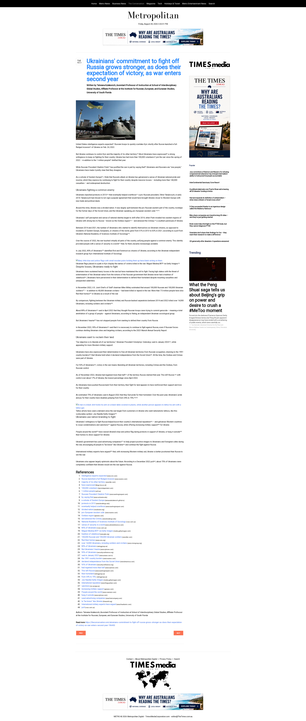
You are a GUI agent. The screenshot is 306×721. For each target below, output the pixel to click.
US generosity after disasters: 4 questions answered (209, 241)
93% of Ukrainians (86, 365)
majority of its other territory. (125, 154)
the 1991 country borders (92, 558)
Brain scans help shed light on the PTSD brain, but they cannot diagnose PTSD (208, 225)
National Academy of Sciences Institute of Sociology (106, 234)
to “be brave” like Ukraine (112, 445)
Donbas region (124, 221)
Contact (129, 659)
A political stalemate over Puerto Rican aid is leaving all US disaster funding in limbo (209, 190)
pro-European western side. (144, 211)
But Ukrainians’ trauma (85, 320)
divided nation (108, 208)
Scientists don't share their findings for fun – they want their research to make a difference (208, 234)
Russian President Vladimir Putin (95, 167)
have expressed (159, 154)
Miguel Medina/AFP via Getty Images (162, 263)
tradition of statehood (91, 534)
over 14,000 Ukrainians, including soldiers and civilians (104, 543)
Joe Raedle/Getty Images (104, 414)
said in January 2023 (160, 342)
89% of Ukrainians (88, 310)
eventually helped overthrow (124, 195)
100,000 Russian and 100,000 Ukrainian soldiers (102, 537)
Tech (160, 3)
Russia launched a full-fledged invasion (98, 479)
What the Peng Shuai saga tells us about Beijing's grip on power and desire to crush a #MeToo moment (207, 297)
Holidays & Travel (172, 3)
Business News (119, 3)
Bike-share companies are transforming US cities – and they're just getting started (209, 216)
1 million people (103, 160)
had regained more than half (113, 375)
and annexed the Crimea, (144, 221)
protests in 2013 (100, 195)
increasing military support (147, 425)
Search (212, 3)
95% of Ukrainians (99, 327)
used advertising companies (109, 442)
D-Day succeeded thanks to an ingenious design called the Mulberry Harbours (207, 208)
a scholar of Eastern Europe (90, 177)
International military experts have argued (93, 452)
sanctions (104, 425)
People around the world (86, 432)
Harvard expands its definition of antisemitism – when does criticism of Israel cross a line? (208, 199)
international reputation (141, 422)
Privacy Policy (166, 659)
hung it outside (174, 432)
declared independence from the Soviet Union (131, 355)
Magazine (151, 3)
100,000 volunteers (146, 157)
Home (94, 3)
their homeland (145, 395)
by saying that (139, 167)
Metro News (104, 3)
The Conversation (136, 3)
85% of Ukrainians (94, 251)
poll (152, 461)
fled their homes (83, 294)
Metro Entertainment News (194, 3)
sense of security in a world (107, 244)
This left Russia (168, 375)
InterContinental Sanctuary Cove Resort (204, 182)
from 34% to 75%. (126, 398)
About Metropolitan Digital (146, 659)
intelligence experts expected (100, 144)
